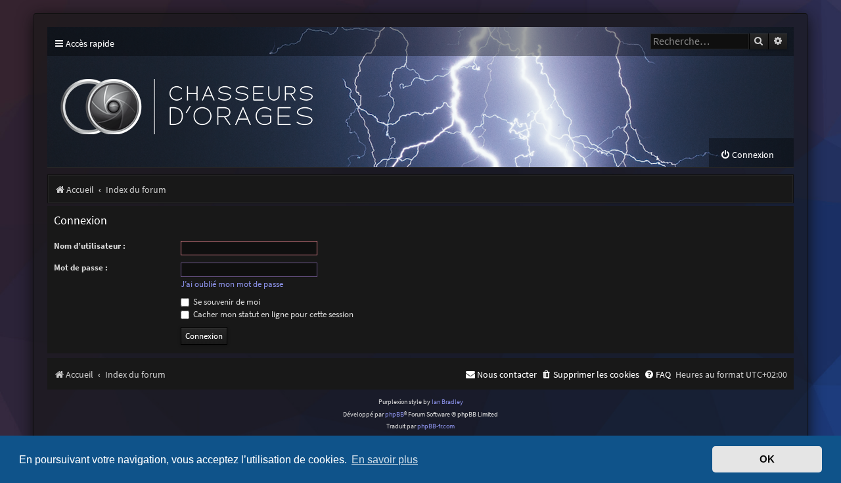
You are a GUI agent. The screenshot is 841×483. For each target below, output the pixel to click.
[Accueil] (290, 97)
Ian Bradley (447, 401)
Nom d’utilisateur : (89, 245)
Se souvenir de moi (225, 301)
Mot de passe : (81, 267)
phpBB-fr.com (436, 426)
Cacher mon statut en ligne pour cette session (272, 314)
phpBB (394, 414)
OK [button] (767, 459)
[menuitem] (747, 155)
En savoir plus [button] (385, 459)
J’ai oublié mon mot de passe (232, 284)
